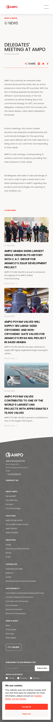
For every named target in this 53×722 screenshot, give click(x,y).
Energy (8, 544)
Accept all (26, 707)
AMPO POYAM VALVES (14, 520)
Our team (9, 504)
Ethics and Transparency (16, 613)
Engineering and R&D (14, 569)
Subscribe (42, 668)
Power (8, 557)
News (8, 625)
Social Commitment (14, 609)
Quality (8, 577)
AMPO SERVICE (11, 528)
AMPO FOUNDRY (12, 532)
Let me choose (19, 699)
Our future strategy (13, 508)
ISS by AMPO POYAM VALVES (17, 524)
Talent (13, 647)
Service (36, 678)
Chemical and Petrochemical (17, 549)
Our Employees (12, 605)
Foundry (23, 678)
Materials (9, 573)
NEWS (12, 23)
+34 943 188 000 (14, 474)
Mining (8, 553)
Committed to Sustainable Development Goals (25, 593)
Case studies (11, 629)
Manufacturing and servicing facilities (21, 581)
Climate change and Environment (19, 597)
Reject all (26, 714)
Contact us (12, 480)
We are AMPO (11, 496)
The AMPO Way (12, 500)
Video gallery (11, 638)
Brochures (10, 633)
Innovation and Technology (17, 601)
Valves (12, 678)
